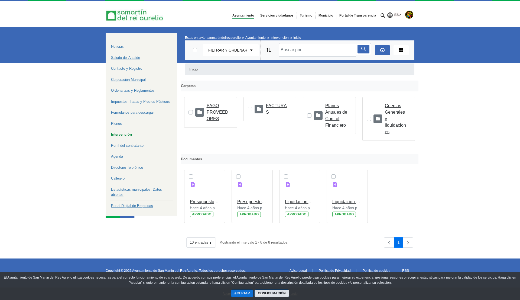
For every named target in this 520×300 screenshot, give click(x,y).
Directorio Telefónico (127, 167)
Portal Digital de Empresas (132, 206)
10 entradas (203, 243)
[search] (363, 49)
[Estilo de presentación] (401, 50)
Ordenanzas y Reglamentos (133, 90)
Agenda (117, 156)
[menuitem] (243, 15)
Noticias (117, 46)
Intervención (121, 134)
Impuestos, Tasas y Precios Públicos (140, 102)
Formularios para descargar (132, 112)
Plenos (116, 124)
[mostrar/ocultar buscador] (382, 16)
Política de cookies (376, 271)
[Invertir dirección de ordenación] (268, 50)
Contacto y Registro (126, 68)
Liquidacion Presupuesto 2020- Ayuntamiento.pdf (347, 201)
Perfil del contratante (127, 145)
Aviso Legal (298, 271)
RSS (405, 271)
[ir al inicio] (498, 267)
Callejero (118, 178)
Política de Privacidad (334, 271)
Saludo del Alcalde (125, 58)
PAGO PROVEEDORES (217, 112)
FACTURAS (276, 108)
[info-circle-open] (382, 50)
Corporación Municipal (128, 80)
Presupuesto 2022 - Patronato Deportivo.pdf (205, 201)
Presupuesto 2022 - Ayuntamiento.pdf (252, 201)
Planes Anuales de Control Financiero (336, 115)
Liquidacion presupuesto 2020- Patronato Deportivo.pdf (300, 201)
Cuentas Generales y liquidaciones (395, 118)
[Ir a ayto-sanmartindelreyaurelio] (135, 14)
